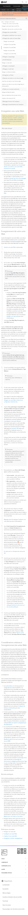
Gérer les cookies (7, 905)
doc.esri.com (10, 14)
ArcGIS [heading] (3, 858)
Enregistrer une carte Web (10, 47)
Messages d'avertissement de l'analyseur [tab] (13, 104)
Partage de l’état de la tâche (8, 92)
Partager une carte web (9, 41)
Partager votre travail (9, 21)
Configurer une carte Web (10, 44)
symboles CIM (14, 428)
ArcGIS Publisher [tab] (7, 59)
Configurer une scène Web (10, 53)
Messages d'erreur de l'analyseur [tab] (11, 101)
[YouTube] (25, 852)
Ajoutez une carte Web (10, 247)
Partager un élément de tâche (8, 72)
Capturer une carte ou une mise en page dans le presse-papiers (13, 85)
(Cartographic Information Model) (12, 421)
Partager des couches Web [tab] (9, 32)
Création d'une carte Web (10, 836)
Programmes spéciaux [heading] (6, 872)
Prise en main (8, 9)
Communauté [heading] (4, 862)
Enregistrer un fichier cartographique (13, 838)
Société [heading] (3, 869)
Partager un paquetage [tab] (9, 56)
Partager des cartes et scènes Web (10, 23)
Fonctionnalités (16, 6)
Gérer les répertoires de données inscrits (11, 95)
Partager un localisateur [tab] (9, 66)
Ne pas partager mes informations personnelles (13, 909)
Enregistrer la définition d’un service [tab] (12, 35)
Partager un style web (7, 62)
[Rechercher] (22, 2)
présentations (9, 686)
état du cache (20, 632)
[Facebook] (18, 849)
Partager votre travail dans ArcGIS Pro (10, 26)
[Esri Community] (18, 852)
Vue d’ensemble (6, 6)
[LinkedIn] (25, 849)
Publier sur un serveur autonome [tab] (11, 89)
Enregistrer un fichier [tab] (8, 75)
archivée (20, 116)
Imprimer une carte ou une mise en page (11, 81)
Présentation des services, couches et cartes (12, 29)
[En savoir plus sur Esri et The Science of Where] (4, 852)
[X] (21, 849)
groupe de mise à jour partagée (18, 178)
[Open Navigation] (26, 2)
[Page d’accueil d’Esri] (4, 2)
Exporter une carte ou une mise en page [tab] (13, 78)
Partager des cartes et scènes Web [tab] (11, 38)
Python (24, 9)
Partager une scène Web (9, 50)
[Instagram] (21, 852)
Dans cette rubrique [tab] (7, 128)
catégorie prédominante (18, 761)
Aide (13, 9)
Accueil (3, 9)
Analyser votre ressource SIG (8, 98)
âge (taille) (13, 763)
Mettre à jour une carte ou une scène (13, 816)
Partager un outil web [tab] (8, 69)
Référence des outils (19, 9)
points (16, 239)
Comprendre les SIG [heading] (6, 865)
